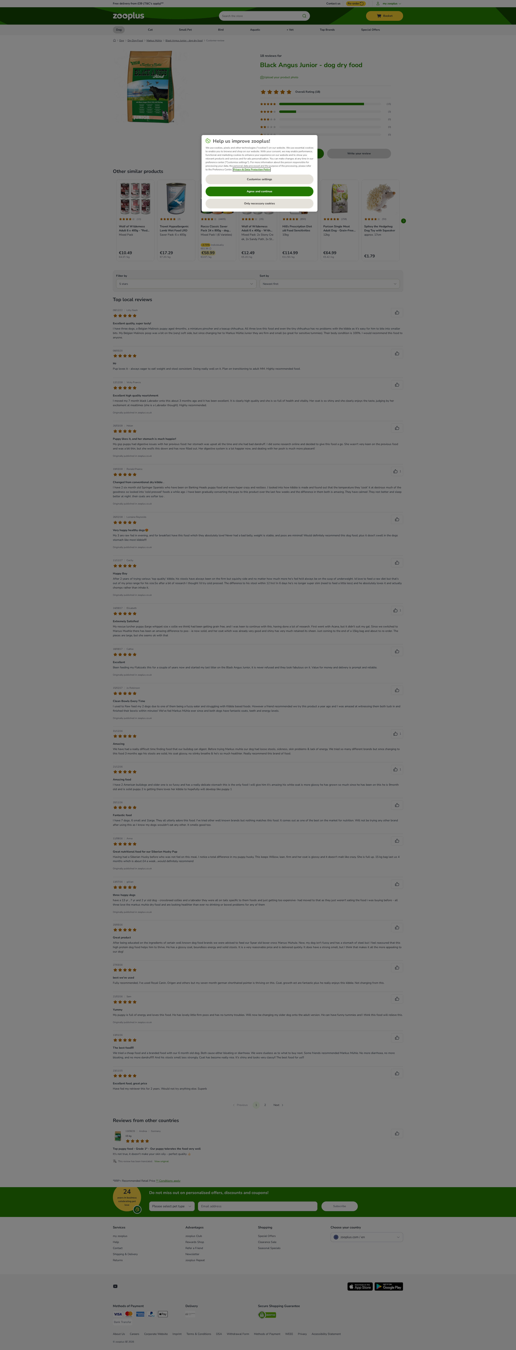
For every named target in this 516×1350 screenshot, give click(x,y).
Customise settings (259, 179)
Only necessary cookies (259, 203)
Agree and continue (259, 191)
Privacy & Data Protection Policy (251, 169)
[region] (259, 173)
